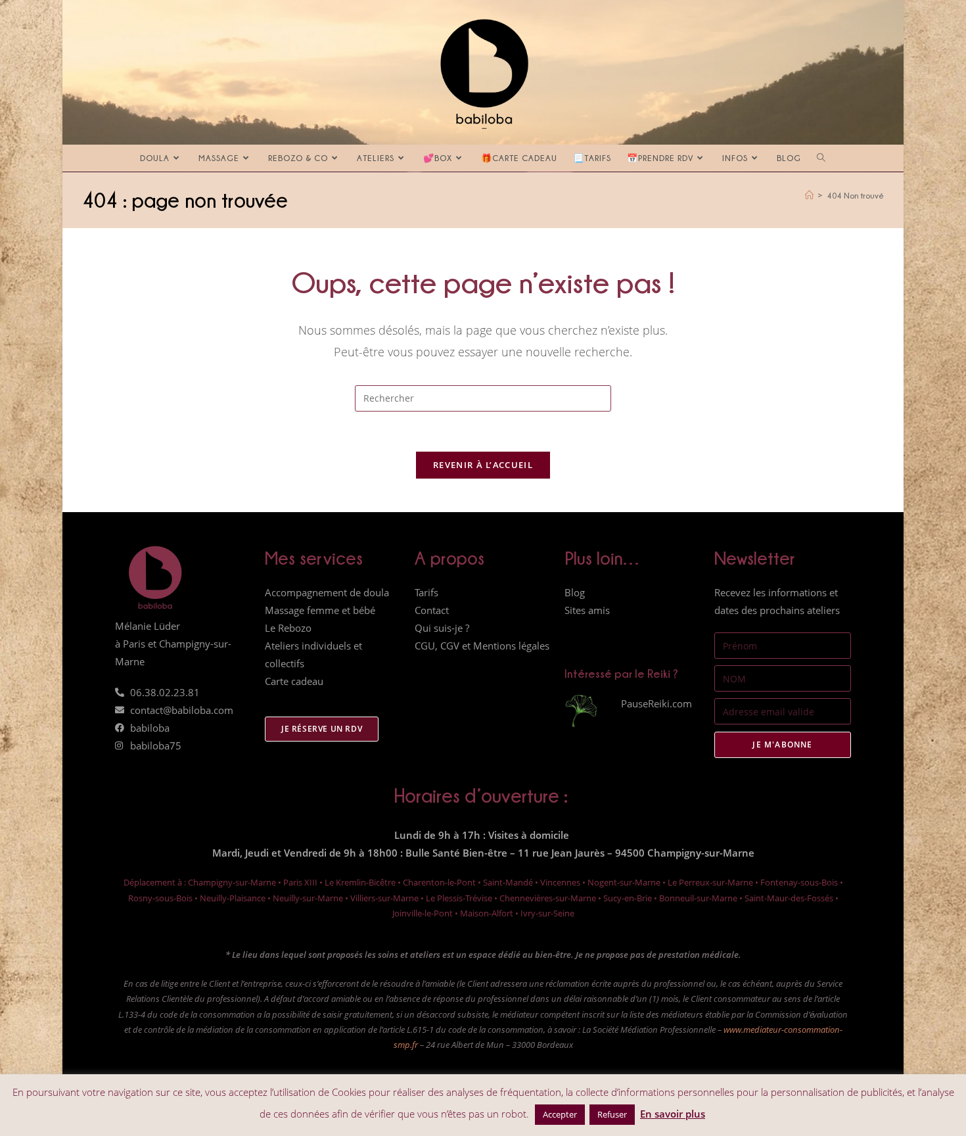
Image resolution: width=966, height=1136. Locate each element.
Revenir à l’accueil (483, 465)
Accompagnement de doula (327, 592)
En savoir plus (672, 1113)
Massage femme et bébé (320, 610)
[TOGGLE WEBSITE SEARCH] (821, 158)
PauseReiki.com (656, 703)
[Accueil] (809, 195)
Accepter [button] (560, 1114)
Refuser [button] (612, 1114)
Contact (432, 610)
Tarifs (426, 592)
